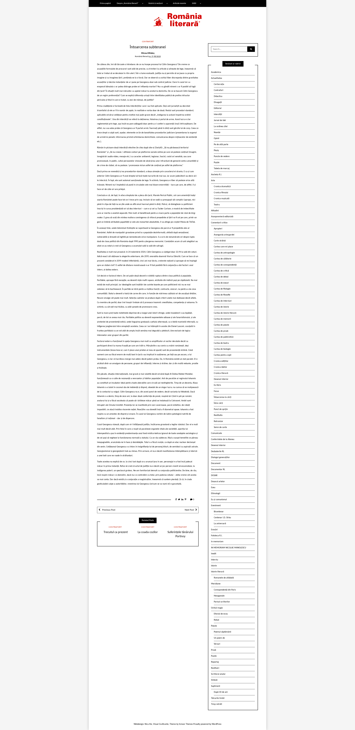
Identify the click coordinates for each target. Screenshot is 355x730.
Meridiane (215, 584)
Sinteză (214, 680)
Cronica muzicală (221, 199)
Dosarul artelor (218, 481)
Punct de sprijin (221, 409)
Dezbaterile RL (217, 451)
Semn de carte (220, 427)
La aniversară (220, 523)
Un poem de (219, 638)
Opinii (216, 138)
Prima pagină (105, 3)
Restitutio (218, 415)
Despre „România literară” (127, 3)
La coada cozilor (148, 532)
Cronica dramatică (222, 186)
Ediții (194, 3)
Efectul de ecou (221, 614)
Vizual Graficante (160, 724)
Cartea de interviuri (223, 301)
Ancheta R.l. (216, 175)
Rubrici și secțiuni (156, 3)
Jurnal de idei (220, 120)
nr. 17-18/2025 (155, 56)
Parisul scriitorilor (222, 602)
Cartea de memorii (222, 319)
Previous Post (108, 510)
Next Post (189, 510)
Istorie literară (217, 572)
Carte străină (220, 241)
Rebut (216, 620)
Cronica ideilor (220, 367)
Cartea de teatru (221, 343)
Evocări (214, 530)
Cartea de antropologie (224, 253)
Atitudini (215, 211)
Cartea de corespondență (225, 265)
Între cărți (218, 403)
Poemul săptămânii (222, 632)
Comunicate (216, 433)
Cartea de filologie (222, 289)
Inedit (213, 554)
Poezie (214, 626)
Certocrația (219, 84)
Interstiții (218, 114)
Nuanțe (217, 132)
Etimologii (215, 493)
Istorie (214, 566)
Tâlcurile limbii (218, 698)
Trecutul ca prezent (115, 532)
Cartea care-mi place (223, 247)
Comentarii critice (219, 223)
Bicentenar (219, 512)
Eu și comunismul (219, 500)
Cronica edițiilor (221, 361)
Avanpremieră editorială (222, 217)
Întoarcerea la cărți (222, 397)
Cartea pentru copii (222, 355)
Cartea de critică (221, 271)
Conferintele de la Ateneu (222, 439)
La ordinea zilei (221, 126)
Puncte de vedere (222, 156)
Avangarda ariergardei (224, 235)
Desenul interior (221, 379)
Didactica (218, 96)
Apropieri (218, 229)
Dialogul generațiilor (220, 457)
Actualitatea (216, 78)
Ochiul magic (217, 608)
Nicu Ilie (148, 724)
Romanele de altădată (224, 578)
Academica (216, 72)
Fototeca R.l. (216, 536)
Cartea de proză (221, 331)
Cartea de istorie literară (225, 313)
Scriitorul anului (218, 674)
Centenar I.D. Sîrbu (222, 518)
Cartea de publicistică (223, 337)
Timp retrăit (216, 704)
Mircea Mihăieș (147, 53)
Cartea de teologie (222, 349)
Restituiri (215, 668)
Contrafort (148, 42)
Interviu (214, 560)
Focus (216, 391)
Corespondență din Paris (225, 590)
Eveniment (216, 505)
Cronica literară (221, 373)
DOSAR (214, 475)
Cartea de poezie (221, 325)
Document (215, 463)
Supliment (215, 686)
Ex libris (217, 385)
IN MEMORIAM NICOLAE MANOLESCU (228, 548)
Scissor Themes (186, 724)
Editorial (217, 108)
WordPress (216, 724)
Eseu (213, 487)
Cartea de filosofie (222, 295)
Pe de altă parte (221, 144)
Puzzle (216, 162)
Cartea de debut (221, 277)
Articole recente (179, 3)
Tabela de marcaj (222, 168)
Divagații (218, 102)
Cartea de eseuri (221, 283)
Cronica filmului (221, 193)
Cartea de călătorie (222, 259)
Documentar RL (218, 469)
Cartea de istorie (221, 307)
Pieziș (216, 150)
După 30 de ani (221, 692)
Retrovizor (218, 421)
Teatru (217, 205)
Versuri (217, 644)
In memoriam (217, 542)
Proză (213, 650)
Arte (213, 180)
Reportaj (215, 662)
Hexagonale (219, 596)
